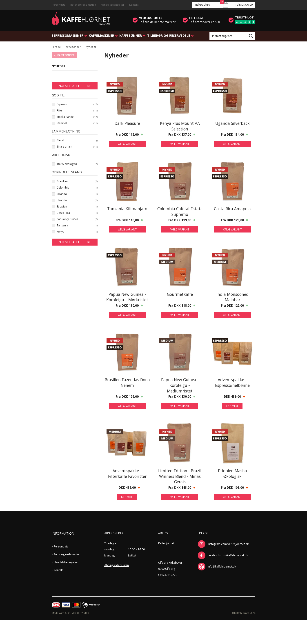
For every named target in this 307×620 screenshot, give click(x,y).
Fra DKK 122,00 (232, 305)
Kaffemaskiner (101, 35)
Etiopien (62, 206)
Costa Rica (63, 213)
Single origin (64, 146)
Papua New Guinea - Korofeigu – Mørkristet (127, 297)
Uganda (62, 200)
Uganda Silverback (232, 123)
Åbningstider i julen (116, 565)
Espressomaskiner (67, 35)
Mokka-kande (65, 117)
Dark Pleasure (127, 123)
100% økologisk (67, 164)
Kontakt (133, 4)
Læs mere (232, 406)
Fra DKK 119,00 (179, 220)
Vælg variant (127, 144)
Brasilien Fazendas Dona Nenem (127, 382)
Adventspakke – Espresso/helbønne (232, 382)
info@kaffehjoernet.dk (222, 566)
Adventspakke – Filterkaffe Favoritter (127, 473)
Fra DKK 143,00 (179, 487)
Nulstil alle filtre (74, 86)
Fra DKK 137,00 (179, 134)
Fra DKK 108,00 (232, 487)
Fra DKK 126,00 (127, 396)
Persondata (58, 4)
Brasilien (62, 181)
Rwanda (62, 194)
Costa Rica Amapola (232, 208)
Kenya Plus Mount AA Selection (180, 126)
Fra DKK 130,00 (127, 305)
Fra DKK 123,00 (232, 220)
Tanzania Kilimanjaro (127, 208)
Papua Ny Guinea (67, 219)
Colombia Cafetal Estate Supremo (179, 211)
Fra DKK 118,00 (179, 305)
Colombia (63, 187)
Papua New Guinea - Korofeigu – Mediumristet (180, 385)
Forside (56, 46)
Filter (60, 110)
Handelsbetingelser (112, 4)
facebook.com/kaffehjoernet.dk (228, 555)
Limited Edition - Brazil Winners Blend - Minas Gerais (179, 476)
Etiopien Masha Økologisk (232, 473)
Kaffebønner (130, 35)
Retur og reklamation (83, 4)
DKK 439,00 (232, 396)
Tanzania (62, 225)
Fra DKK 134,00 (232, 134)
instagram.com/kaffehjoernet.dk (228, 544)
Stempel (62, 123)
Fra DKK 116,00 (127, 220)
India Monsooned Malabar (232, 297)
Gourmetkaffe (180, 294)
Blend (60, 140)
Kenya (60, 232)
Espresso (62, 104)
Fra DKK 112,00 (127, 134)
